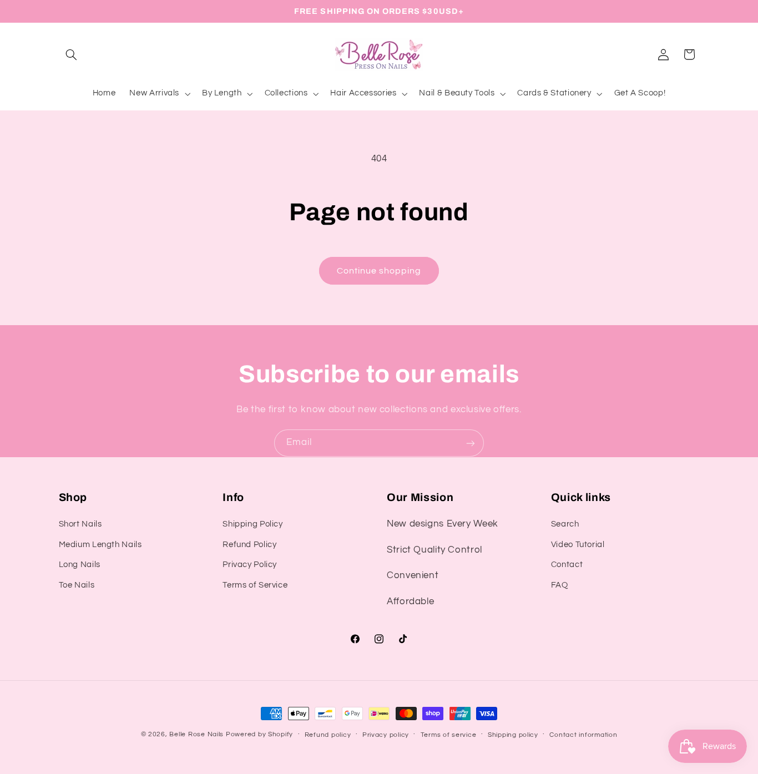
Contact (567, 564)
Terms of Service (255, 584)
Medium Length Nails (100, 544)
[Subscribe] (470, 443)
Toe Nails (77, 584)
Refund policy (328, 735)
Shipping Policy (252, 524)
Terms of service (449, 735)
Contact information (583, 735)
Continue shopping (379, 270)
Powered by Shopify (259, 734)
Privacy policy (385, 735)
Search (565, 524)
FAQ (559, 584)
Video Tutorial (578, 544)
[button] (71, 54)
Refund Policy (249, 544)
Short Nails (80, 524)
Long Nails (79, 564)
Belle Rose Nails (196, 734)
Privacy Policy (250, 564)
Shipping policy (513, 735)
